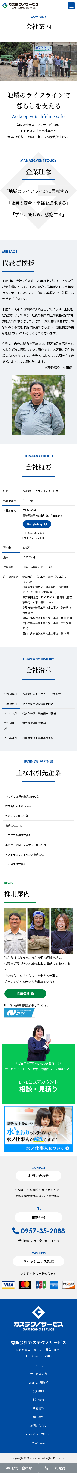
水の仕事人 (39, 1443)
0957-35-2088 (42, 1231)
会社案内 (38, 1391)
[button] (71, 5)
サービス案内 (38, 1374)
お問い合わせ (38, 1425)
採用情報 (38, 1400)
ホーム (38, 1365)
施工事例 (38, 1417)
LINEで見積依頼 (38, 1382)
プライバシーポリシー (38, 1434)
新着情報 (38, 1408)
